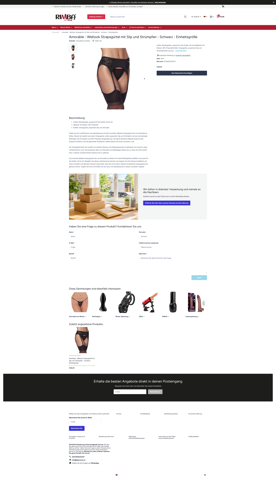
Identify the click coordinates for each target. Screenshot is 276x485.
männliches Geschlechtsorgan (106, 27)
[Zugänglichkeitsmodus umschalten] (223, 6)
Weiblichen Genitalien (82, 27)
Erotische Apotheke (136, 27)
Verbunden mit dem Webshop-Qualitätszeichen (167, 437)
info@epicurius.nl (78, 460)
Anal (123, 27)
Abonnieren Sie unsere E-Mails (80, 417)
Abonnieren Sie (77, 428)
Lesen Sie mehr (181, 51)
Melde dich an (155, 392)
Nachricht (143, 254)
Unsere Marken (153, 27)
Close (273, 2)
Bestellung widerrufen (106, 436)
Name (72, 232)
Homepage (55, 32)
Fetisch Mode (65, 27)
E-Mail (72, 243)
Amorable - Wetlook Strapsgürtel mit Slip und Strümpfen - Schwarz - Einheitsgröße (82, 360)
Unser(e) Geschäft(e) (183, 55)
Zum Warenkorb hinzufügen (181, 73)
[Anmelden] (212, 16)
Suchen (119, 414)
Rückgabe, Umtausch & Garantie (77, 437)
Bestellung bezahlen (171, 414)
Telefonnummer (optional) (148, 243)
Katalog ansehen (95, 17)
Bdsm (54, 27)
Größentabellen (193, 436)
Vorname (142, 232)
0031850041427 (78, 457)
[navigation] (73, 48)
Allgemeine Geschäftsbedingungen (137, 437)
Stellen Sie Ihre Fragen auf (85, 463)
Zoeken (185, 16)
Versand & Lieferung (195, 414)
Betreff (71, 254)
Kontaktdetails (145, 414)
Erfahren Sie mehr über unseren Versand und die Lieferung (166, 203)
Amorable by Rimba (83, 41)
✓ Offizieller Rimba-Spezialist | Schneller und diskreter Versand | (137, 2)
